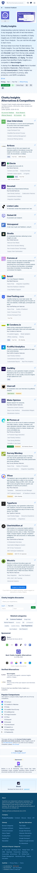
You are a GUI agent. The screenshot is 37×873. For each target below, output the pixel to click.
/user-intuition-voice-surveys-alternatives (13, 523)
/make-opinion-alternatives (9, 398)
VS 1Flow (6, 717)
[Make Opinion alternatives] (3, 401)
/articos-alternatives (7, 144)
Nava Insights (16, 62)
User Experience (27, 626)
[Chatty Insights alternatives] (5, 15)
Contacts (17, 818)
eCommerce (13, 854)
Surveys (18, 622)
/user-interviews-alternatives (9, 119)
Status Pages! (6, 833)
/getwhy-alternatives (7, 366)
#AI (24, 115)
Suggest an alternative (18, 587)
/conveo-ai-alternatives (8, 256)
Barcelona (15, 65)
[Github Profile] (31, 85)
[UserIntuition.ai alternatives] (3, 526)
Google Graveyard (24, 838)
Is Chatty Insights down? (18, 753)
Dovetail (7, 53)
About (29, 818)
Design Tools (27, 619)
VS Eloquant (7, 719)
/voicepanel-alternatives (8, 222)
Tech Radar (22, 825)
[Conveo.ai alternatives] (3, 259)
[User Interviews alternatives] (3, 122)
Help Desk (9, 852)
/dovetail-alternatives (7, 184)
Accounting (5, 854)
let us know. (16, 744)
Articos (31, 50)
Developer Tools (16, 849)
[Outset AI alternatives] (3, 216)
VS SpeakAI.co (8, 727)
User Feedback (13, 629)
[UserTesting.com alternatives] (3, 297)
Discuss (23, 818)
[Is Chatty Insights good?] (13, 85)
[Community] (31, 3)
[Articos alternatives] (3, 146)
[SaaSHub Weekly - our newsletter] (27, 3)
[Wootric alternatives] (3, 561)
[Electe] (3, 164)
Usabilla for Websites (9, 58)
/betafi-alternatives (6, 274)
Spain (22, 65)
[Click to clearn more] (18, 786)
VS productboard (9, 724)
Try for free (10, 176)
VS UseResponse (9, 712)
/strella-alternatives (7, 231)
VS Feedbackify (8, 732)
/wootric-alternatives (7, 558)
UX (23, 622)
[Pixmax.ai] (3, 421)
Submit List (5, 838)
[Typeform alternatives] (3, 504)
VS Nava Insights (9, 729)
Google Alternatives (25, 830)
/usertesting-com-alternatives (10, 294)
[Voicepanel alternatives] (3, 225)
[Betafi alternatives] (3, 277)
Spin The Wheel (17, 867)
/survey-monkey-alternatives (9, 451)
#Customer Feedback (8, 112)
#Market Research (7, 115)
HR (19, 854)
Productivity (17, 852)
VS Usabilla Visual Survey (11, 709)
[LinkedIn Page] (2, 88)
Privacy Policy (14, 863)
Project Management (8, 856)
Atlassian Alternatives (25, 833)
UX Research (30, 622)
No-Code (7, 849)
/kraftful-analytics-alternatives (10, 345)
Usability (7, 625)
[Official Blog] (26, 85)
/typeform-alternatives (7, 501)
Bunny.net (16, 866)
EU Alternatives (8, 742)
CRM (3, 852)
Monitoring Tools (20, 856)
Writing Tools (25, 854)
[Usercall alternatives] (3, 387)
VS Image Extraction (10, 714)
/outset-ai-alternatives (7, 213)
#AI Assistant (18, 115)
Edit (3, 78)
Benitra (18, 767)
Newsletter (5, 840)
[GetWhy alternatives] (3, 369)
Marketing (25, 852)
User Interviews (22, 50)
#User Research (20, 112)
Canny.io (29, 55)
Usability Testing (15, 625)
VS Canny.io (7, 702)
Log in (3, 605)
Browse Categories (7, 825)
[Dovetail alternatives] (3, 187)
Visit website (5, 85)
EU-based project (11, 70)
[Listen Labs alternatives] (3, 207)
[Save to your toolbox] (5, 21)
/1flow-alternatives (6, 474)
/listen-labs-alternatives (8, 204)
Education (5, 858)
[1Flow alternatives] (3, 476)
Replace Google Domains (26, 840)
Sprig (23, 58)
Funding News (6, 835)
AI (7, 619)
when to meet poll (15, 869)
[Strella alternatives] (3, 234)
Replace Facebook (24, 828)
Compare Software (7, 828)
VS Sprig (6, 707)
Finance (29, 856)
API (33, 818)
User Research (23, 629)
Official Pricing (24, 82)
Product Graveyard (24, 835)
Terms (21, 863)
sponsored (26, 789)
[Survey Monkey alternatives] (3, 454)
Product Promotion (7, 818)
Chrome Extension (7, 830)
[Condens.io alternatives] (3, 325)
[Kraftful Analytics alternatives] (3, 347)
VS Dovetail (7, 722)
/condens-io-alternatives (8, 323)
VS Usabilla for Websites (11, 704)
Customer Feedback (16, 619)
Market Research (9, 622)
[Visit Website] (35, 120)
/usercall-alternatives (7, 384)
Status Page (19, 85)
